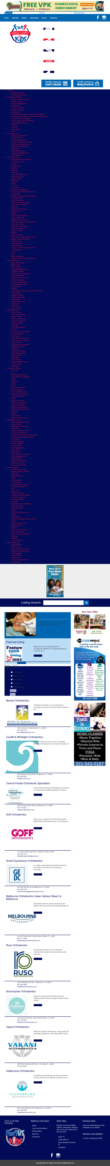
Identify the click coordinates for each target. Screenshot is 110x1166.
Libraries (14, 207)
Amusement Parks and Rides (21, 159)
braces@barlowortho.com (26, 732)
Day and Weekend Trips (19, 174)
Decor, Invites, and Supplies (20, 331)
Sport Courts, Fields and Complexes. (24, 237)
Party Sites (15, 357)
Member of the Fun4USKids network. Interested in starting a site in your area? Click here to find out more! (67, 1128)
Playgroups (15, 149)
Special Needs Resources (20, 153)
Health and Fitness (17, 493)
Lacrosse (14, 501)
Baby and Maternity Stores (20, 422)
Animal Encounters (17, 161)
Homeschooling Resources (20, 144)
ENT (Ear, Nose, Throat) (19, 278)
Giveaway (53, 18)
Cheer (13, 478)
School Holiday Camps (19, 95)
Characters (15, 325)
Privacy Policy (37, 1131)
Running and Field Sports (20, 512)
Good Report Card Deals (19, 549)
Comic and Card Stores (19, 433)
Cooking (14, 381)
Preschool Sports (17, 508)
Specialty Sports (16, 525)
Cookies (14, 329)
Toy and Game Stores (18, 465)
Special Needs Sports (18, 523)
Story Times (15, 415)
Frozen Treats (16, 446)
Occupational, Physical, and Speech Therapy (26, 291)
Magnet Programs (17, 110)
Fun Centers (15, 187)
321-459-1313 (22, 730)
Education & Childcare (14, 97)
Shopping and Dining (14, 420)
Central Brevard (18, 676)
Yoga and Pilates (17, 540)
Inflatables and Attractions (20, 344)
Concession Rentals (18, 327)
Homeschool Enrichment (19, 394)
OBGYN (14, 288)
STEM (13, 413)
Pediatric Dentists (17, 295)
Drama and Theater (18, 387)
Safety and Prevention (19, 402)
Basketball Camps (17, 93)
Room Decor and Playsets (20, 454)
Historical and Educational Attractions (24, 196)
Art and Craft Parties (18, 314)
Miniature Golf (16, 211)
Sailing (13, 514)
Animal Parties (16, 312)
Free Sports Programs (19, 486)
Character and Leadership (20, 377)
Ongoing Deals (16, 553)
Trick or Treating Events (19, 560)
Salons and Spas (17, 230)
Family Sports (16, 482)
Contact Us (36, 1137)
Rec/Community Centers (19, 226)
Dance (13, 385)
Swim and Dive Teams (19, 529)
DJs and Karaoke (17, 334)
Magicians (14, 349)
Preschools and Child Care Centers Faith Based (27, 114)
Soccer (13, 521)
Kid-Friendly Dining (17, 448)
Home (7, 18)
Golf (12, 489)
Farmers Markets (17, 443)
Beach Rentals (16, 424)
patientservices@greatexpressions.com (30, 891)
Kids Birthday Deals (18, 347)
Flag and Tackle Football (19, 484)
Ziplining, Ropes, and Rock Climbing (23, 258)
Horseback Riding (17, 499)
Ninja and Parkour (17, 506)
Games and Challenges (19, 189)
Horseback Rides (17, 198)
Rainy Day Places (17, 224)
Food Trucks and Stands (19, 340)
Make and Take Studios (19, 209)
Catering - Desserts (18, 321)
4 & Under (14, 370)
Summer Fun (15, 557)
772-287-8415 (22, 1066)
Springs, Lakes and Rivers (20, 239)
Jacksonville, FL (63, 1139)
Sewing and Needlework (19, 407)
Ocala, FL (61, 1137)
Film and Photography (19, 392)
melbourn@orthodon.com (26, 810)
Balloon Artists (16, 316)
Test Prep (14, 125)
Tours (13, 252)
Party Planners (16, 355)
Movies (13, 213)
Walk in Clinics (16, 308)
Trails (13, 254)
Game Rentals (16, 342)
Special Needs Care (18, 301)
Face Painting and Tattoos (20, 338)
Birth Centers (15, 265)
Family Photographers (19, 140)
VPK (12, 131)
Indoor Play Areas (17, 200)
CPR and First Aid (17, 275)
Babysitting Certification (19, 374)
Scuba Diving (15, 517)
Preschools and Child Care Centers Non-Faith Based (29, 116)
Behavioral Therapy (18, 263)
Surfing (13, 527)
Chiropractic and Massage (20, 273)
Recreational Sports (18, 228)
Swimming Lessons (18, 532)
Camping (14, 172)
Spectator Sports (17, 235)
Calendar (15, 18)
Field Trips (15, 181)
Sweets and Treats (17, 463)
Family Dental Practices (19, 282)
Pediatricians (15, 299)
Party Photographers (18, 353)
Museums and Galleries (19, 215)
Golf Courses (15, 194)
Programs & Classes (14, 368)
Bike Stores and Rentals (19, 426)
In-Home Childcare (17, 108)
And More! (61, 1147)
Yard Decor (15, 366)
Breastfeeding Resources (20, 269)
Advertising (34, 18)
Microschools (15, 112)
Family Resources (13, 133)
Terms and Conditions (39, 1128)
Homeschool (15, 105)
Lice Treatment (16, 286)
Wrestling (14, 538)
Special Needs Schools (19, 123)
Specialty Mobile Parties (19, 362)
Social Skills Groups (18, 151)
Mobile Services (18, 687)
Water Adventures (17, 256)
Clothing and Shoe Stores (20, 430)
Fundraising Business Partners (21, 142)
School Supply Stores (18, 456)
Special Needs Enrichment (20, 409)
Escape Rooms (16, 179)
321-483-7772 (22, 854)
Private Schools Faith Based (21, 118)
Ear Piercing (15, 439)
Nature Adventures (17, 217)
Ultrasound (15, 303)
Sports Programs (13, 467)
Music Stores (15, 452)
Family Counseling (17, 280)
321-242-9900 (22, 984)
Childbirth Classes (17, 271)
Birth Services (16, 267)
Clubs (13, 379)
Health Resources (13, 260)
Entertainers (15, 336)
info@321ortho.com (24, 778)
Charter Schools (16, 101)
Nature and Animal (17, 400)
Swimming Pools (17, 243)
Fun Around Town (13, 157)
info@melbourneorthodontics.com (28, 940)
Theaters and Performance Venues (23, 248)
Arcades (14, 164)
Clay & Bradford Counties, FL (67, 1143)
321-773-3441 (22, 1020)
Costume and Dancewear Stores (22, 437)
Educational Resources (19, 103)
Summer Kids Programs (19, 418)
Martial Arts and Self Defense (21, 504)
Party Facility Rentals (18, 351)
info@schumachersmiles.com (27, 1022)
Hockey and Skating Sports (20, 495)
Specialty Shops (16, 458)
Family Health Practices (19, 284)
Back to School (16, 545)
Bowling (14, 170)
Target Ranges (16, 245)
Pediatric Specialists (18, 297)
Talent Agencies (16, 155)
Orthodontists (16, 293)
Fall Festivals (15, 547)
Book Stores (15, 428)
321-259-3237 (22, 776)
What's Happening (13, 542)
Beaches (14, 168)
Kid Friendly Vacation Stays (20, 202)
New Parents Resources (19, 146)
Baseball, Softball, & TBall (20, 471)
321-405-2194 (22, 889)
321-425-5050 (22, 1110)
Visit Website (21, 663)
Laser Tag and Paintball (19, 204)
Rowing (14, 510)
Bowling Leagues (17, 476)
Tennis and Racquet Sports (20, 534)
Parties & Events (12, 310)
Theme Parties (16, 364)
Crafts (13, 383)
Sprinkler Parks (16, 241)
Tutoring (14, 127)
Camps (9, 90)
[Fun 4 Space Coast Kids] (20, 33)
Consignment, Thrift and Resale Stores (24, 435)
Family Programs (17, 390)
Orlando (42, 13)
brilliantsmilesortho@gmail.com (27, 856)
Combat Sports (16, 480)
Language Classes (17, 396)
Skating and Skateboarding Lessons (23, 519)
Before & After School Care (20, 99)
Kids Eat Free (16, 450)
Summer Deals (16, 555)
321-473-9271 (22, 807)
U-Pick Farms (16, 562)
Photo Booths (16, 359)
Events (44, 18)
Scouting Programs (17, 405)
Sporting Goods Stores (19, 461)
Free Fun (14, 185)
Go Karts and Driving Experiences (22, 192)
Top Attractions (16, 250)
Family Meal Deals (17, 441)
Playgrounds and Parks (19, 220)
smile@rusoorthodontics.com (27, 987)
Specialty (14, 411)
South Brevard (17, 679)
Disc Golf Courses (17, 177)
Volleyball (14, 536)
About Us (35, 1134)
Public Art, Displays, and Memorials (23, 222)
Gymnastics (15, 491)
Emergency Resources (19, 136)
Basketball (14, 473)
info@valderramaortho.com (26, 1112)
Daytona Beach (79, 13)
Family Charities (16, 138)
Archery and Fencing (18, 469)
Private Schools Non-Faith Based (22, 121)
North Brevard (17, 672)
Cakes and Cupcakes (18, 319)
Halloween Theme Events (20, 551)
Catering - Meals (17, 323)
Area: (12, 669)
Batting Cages (16, 166)
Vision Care (15, 306)
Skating (14, 232)
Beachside (16, 683)
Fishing (13, 183)
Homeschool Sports (18, 497)
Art (12, 372)
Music (13, 398)
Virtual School (16, 129)
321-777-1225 (22, 938)
